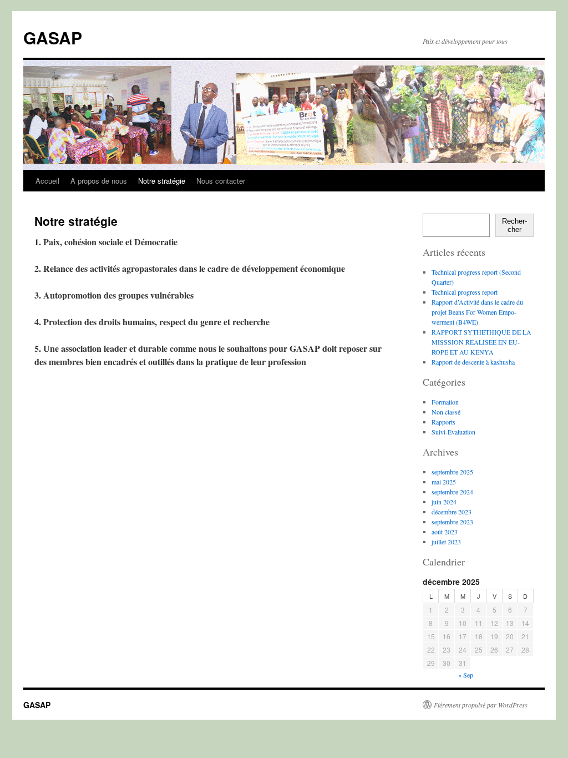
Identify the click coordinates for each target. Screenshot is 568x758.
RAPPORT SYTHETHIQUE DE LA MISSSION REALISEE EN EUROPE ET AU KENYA (481, 341)
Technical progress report (465, 291)
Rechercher (514, 225)
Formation (445, 401)
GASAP (52, 37)
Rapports (443, 421)
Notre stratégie (161, 180)
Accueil (47, 180)
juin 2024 (444, 501)
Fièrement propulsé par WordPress (481, 704)
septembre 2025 (452, 471)
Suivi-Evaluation (453, 431)
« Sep (465, 674)
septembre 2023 (452, 521)
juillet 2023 (446, 541)
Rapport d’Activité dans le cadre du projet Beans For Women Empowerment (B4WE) (477, 311)
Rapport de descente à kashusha (473, 361)
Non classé (446, 411)
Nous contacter (220, 180)
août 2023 (445, 531)
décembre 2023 (451, 511)
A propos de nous (98, 180)
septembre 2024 (452, 491)
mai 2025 (444, 481)
